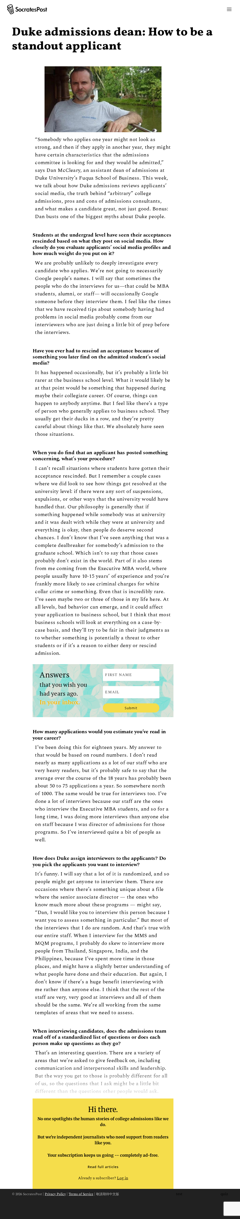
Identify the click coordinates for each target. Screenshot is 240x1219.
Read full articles (103, 1167)
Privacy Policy (55, 1194)
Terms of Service (81, 1194)
